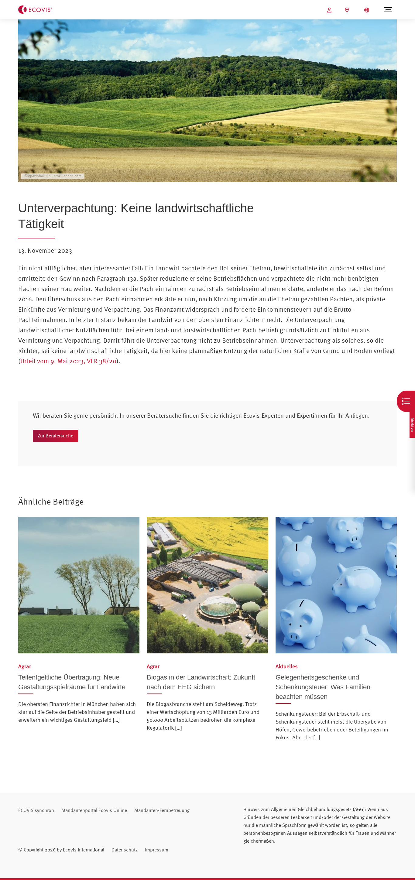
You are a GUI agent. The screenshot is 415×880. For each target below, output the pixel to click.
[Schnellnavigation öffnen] (406, 401)
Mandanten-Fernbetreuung (162, 810)
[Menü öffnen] (388, 9)
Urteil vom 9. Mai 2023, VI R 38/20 (68, 361)
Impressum (156, 849)
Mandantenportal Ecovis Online (94, 810)
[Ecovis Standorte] (347, 10)
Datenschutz (124, 849)
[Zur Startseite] (35, 9)
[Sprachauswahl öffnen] (367, 10)
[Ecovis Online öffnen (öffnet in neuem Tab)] (330, 10)
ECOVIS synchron (36, 810)
